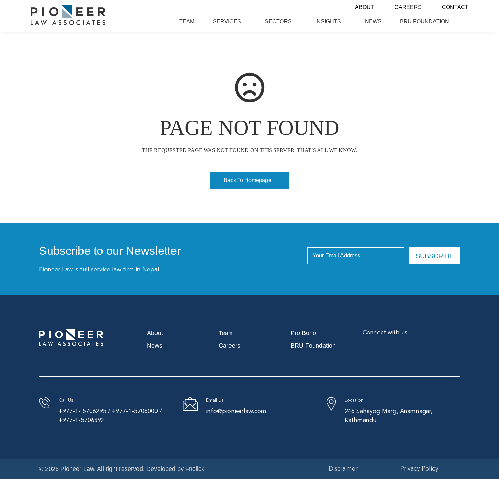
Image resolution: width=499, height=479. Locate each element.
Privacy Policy (419, 469)
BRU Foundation (424, 21)
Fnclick (194, 468)
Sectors (278, 21)
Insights (328, 21)
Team (187, 21)
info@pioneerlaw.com (236, 411)
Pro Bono (303, 333)
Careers (408, 7)
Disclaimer (343, 469)
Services (227, 21)
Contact (455, 7)
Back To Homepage (247, 180)
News (373, 21)
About (364, 7)
